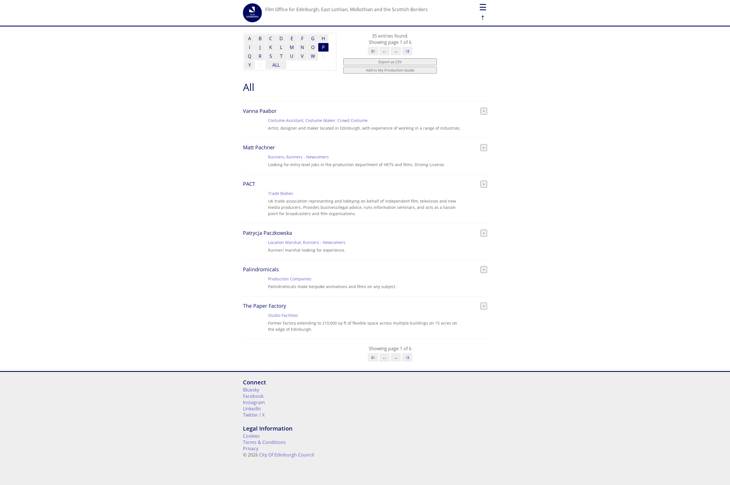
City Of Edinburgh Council (286, 455)
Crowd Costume (352, 120)
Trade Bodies (280, 193)
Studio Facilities (283, 315)
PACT (249, 183)
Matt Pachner (259, 147)
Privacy (250, 448)
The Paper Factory (264, 305)
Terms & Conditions (264, 442)
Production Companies (289, 279)
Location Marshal (284, 242)
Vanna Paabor (260, 110)
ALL (276, 65)
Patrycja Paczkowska (267, 232)
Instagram (254, 402)
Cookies (251, 436)
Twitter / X (254, 415)
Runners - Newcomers (307, 157)
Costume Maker (320, 120)
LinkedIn (252, 408)
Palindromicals (261, 269)
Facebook (253, 396)
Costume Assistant (285, 120)
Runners (276, 157)
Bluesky (251, 390)
